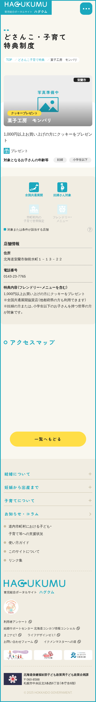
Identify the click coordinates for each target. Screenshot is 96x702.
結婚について (17, 474)
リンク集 (15, 560)
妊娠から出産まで (21, 487)
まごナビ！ (10, 635)
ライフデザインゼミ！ (42, 635)
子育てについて (19, 500)
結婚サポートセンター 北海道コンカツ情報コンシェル (39, 628)
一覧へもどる (48, 439)
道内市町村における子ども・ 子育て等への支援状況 (30, 530)
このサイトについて (24, 551)
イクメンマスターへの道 (60, 641)
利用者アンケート (15, 622)
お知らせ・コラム (21, 514)
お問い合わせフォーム (18, 641)
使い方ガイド (19, 543)
